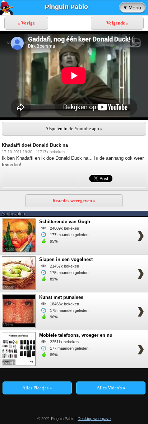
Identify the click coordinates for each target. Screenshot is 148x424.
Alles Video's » (111, 387)
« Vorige (26, 23)
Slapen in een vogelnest (66, 259)
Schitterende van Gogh (64, 221)
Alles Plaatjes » (37, 387)
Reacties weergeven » (74, 200)
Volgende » (117, 23)
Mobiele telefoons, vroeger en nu (75, 335)
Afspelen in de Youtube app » (74, 128)
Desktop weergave (94, 418)
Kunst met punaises (61, 297)
